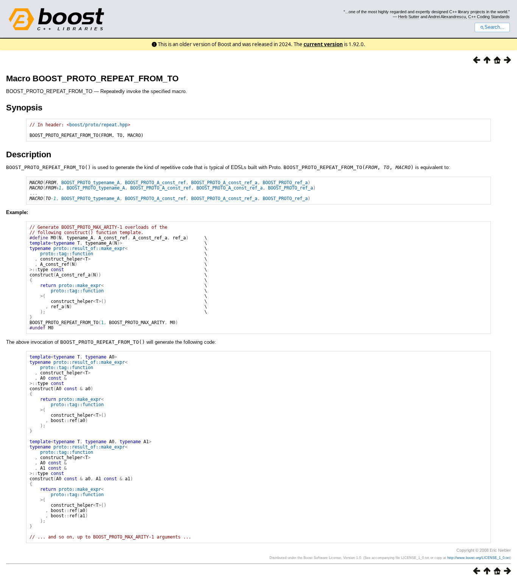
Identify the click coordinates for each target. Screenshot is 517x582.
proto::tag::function (66, 253)
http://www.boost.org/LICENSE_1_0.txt (478, 558)
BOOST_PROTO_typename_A (90, 182)
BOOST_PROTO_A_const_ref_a (224, 182)
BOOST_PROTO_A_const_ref (155, 182)
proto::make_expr (80, 285)
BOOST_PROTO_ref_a (285, 182)
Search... (494, 27)
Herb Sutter (408, 16)
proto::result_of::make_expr (89, 248)
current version (323, 44)
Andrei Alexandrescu (447, 16)
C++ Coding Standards (489, 16)
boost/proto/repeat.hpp (98, 124)
